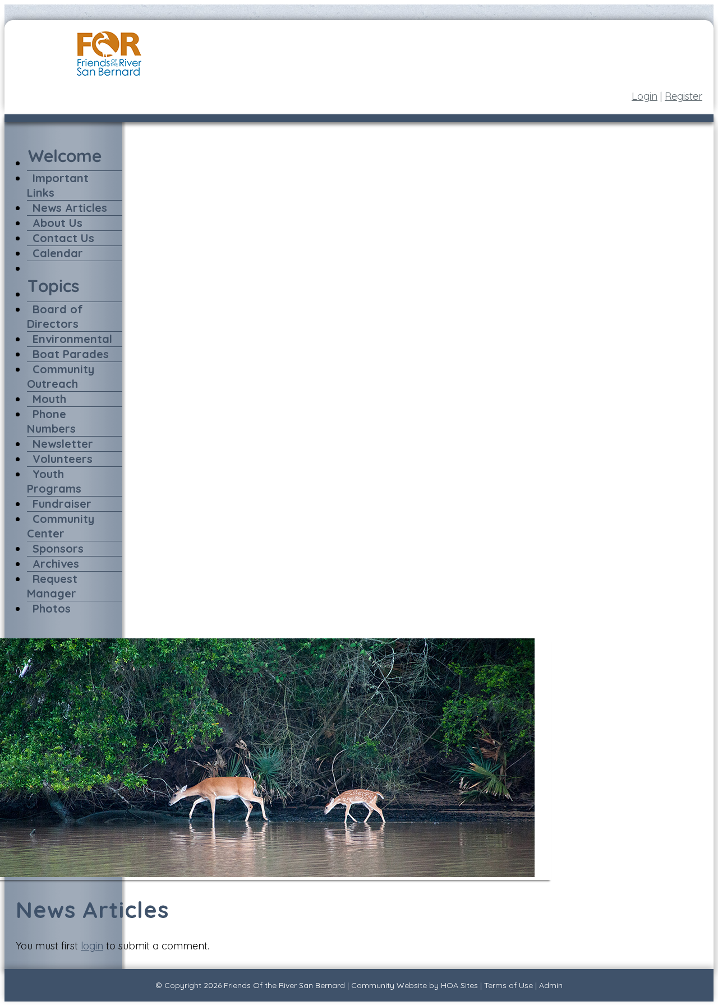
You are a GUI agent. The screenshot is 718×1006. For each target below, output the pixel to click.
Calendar (58, 253)
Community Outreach (60, 376)
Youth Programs (54, 481)
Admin (551, 985)
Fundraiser (62, 504)
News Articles (70, 208)
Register (683, 96)
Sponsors (58, 548)
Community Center (60, 526)
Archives (56, 564)
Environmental (72, 339)
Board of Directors (55, 316)
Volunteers (63, 459)
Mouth (49, 399)
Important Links (58, 185)
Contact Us (63, 238)
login (92, 945)
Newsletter (63, 444)
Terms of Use (508, 985)
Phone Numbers (51, 421)
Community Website (389, 985)
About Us (57, 223)
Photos (52, 608)
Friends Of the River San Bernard (284, 985)
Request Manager (52, 586)
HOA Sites (459, 985)
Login (644, 96)
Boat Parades (71, 354)
